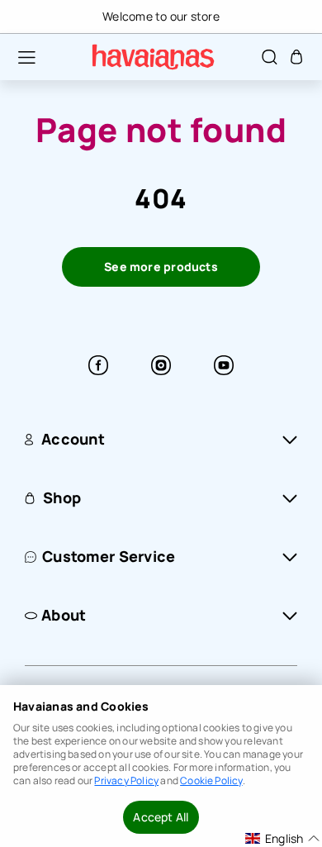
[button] (18, 57)
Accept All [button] (160, 817)
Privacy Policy (126, 780)
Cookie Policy (211, 780)
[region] (161, 16)
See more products (161, 266)
